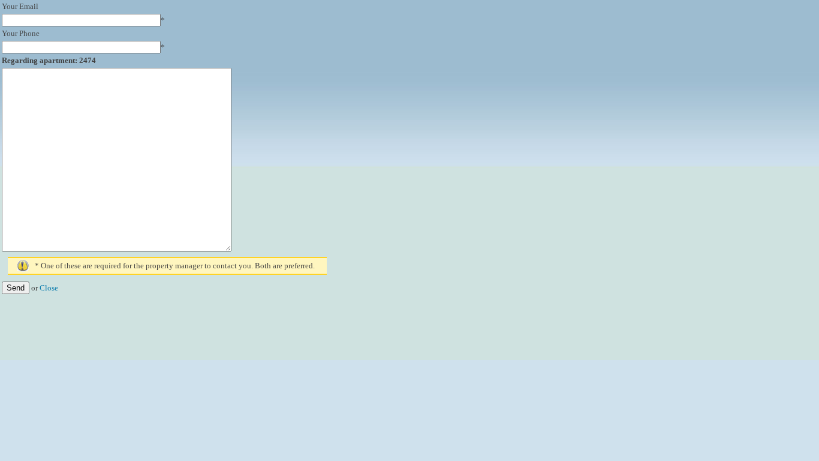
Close (49, 287)
